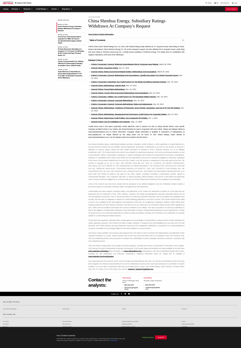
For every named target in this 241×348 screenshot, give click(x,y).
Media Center (66, 309)
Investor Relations (67, 321)
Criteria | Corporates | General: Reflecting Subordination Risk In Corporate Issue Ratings (124, 64)
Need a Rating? (231, 9)
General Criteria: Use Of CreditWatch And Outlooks (110, 122)
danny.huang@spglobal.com (131, 288)
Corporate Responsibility (188, 324)
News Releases (67, 324)
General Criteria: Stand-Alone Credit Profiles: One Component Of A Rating (119, 118)
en (217, 3)
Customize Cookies (148, 337)
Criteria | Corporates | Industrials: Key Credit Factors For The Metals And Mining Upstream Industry (128, 82)
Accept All (161, 337)
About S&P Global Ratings (9, 309)
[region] (120, 337)
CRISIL (124, 309)
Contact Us (226, 3)
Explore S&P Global (24, 3)
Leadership (184, 326)
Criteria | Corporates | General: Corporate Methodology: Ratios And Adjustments (121, 104)
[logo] (8, 3)
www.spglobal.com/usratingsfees (101, 256)
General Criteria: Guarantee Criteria (104, 68)
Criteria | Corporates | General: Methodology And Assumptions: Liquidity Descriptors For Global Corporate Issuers (134, 75)
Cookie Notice (114, 340)
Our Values (6, 321)
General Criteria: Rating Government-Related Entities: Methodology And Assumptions (123, 72)
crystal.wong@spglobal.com (153, 288)
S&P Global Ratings (11, 302)
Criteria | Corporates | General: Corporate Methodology (112, 100)
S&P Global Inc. (9, 314)
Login (235, 3)
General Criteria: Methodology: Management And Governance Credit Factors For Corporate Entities (129, 114)
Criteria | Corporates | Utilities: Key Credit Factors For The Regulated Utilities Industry (123, 97)
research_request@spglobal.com (140, 269)
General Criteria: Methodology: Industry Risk (108, 86)
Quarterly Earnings (67, 326)
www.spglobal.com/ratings (98, 251)
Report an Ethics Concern (128, 326)
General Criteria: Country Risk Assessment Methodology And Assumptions (119, 93)
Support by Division (127, 324)
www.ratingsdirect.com (133, 251)
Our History (6, 324)
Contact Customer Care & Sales (130, 321)
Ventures (5, 326)
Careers (184, 321)
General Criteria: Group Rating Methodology (108, 89)
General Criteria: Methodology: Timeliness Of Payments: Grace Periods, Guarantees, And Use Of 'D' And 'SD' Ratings (135, 108)
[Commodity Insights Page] (122, 294)
